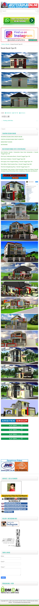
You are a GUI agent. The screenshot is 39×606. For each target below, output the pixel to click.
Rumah (8, 44)
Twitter (16, 113)
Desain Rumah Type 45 (8, 48)
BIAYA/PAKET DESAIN (6, 142)
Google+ (22, 113)
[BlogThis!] (5, 116)
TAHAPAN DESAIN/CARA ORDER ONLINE (11, 136)
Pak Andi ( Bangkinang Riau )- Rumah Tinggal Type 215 (15, 167)
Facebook (9, 113)
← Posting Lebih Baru (7, 120)
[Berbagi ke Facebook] (9, 116)
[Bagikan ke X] (7, 116)
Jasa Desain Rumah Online (19, 600)
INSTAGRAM (4, 144)
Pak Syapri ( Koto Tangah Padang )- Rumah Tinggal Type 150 (16, 161)
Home (3, 44)
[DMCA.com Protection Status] (10, 592)
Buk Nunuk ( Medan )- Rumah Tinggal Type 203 (13, 159)
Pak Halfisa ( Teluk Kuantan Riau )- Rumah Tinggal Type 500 (16, 164)
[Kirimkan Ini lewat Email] (3, 116)
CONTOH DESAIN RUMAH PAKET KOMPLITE (12, 139)
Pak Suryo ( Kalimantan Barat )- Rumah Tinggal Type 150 (15, 156)
